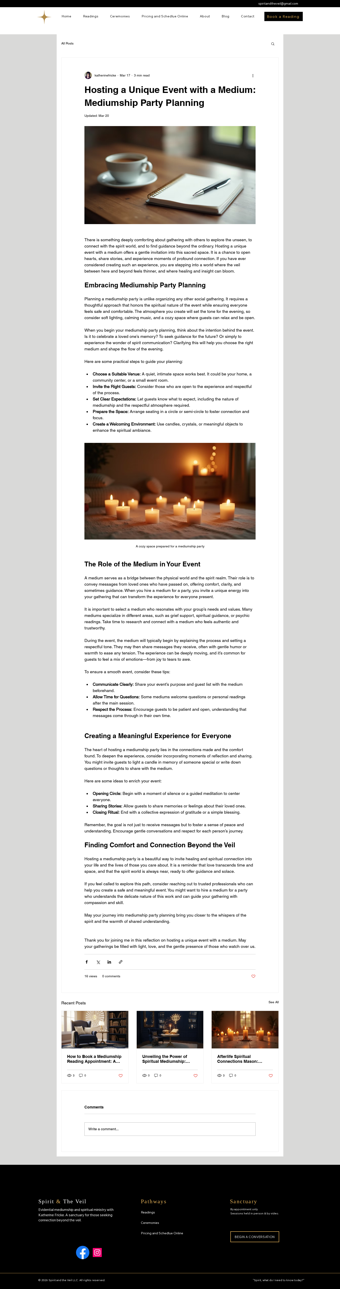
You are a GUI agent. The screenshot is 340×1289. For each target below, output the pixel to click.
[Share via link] (120, 962)
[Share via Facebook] (86, 962)
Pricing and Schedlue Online (162, 1233)
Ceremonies (150, 1223)
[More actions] (253, 75)
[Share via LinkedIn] (109, 962)
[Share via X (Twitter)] (98, 962)
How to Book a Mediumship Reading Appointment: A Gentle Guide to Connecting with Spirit (94, 1059)
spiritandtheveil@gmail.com (278, 3)
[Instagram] (97, 1252)
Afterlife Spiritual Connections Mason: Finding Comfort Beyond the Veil (241, 1059)
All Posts (67, 43)
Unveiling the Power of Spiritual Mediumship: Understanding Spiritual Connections (165, 1059)
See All (274, 1002)
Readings (148, 1212)
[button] (273, 43)
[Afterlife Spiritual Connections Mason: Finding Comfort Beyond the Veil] (245, 1029)
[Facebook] (83, 1252)
